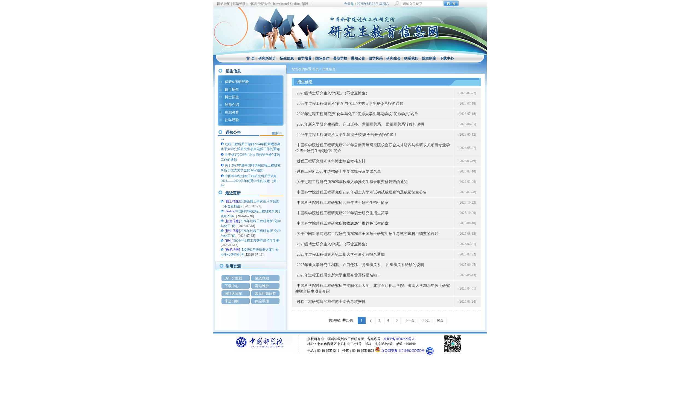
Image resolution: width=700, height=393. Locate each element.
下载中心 (447, 58)
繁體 (305, 4)
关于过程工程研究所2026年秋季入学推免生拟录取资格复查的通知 (352, 182)
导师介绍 (232, 105)
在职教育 (232, 112)
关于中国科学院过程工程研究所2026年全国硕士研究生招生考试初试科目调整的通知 (367, 234)
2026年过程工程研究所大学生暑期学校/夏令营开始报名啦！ (347, 135)
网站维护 (262, 286)
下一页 (410, 320)
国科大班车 (233, 293)
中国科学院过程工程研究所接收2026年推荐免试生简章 (343, 223)
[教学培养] (232, 250)
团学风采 (376, 58)
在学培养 (305, 58)
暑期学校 (340, 58)
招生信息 (287, 58)
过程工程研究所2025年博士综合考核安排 (331, 302)
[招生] (229, 241)
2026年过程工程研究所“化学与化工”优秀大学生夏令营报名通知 (350, 104)
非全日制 (231, 301)
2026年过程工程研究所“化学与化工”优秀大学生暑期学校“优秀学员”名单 (357, 114)
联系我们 (411, 58)
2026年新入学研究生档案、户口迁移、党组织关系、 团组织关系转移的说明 (360, 124)
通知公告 (358, 58)
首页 (315, 69)
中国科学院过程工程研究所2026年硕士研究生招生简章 (343, 213)
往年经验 (232, 120)
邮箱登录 (239, 4)
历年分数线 (233, 278)
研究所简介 (267, 58)
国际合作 (322, 58)
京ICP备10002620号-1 (399, 339)
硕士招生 (232, 89)
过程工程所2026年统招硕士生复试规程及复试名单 (339, 171)
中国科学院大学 (259, 4)
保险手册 (262, 301)
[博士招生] (232, 201)
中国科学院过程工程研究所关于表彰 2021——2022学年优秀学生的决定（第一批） (250, 179)
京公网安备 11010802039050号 (403, 351)
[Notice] (230, 211)
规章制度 (429, 58)
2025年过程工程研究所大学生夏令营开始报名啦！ (339, 275)
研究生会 (393, 58)
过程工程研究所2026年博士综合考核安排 (331, 161)
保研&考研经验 (237, 82)
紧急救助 (262, 278)
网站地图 (223, 4)
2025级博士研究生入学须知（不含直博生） (333, 244)
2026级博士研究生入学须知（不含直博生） (333, 93)
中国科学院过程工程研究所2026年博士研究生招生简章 (343, 203)
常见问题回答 (265, 293)
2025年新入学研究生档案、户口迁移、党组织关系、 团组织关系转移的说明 (360, 265)
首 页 (250, 58)
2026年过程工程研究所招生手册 (256, 241)
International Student (286, 4)
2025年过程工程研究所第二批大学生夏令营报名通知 (341, 254)
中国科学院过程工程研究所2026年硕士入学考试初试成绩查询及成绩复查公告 (362, 192)
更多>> (277, 133)
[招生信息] (232, 221)
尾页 (440, 320)
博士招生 (232, 97)
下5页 (426, 320)
